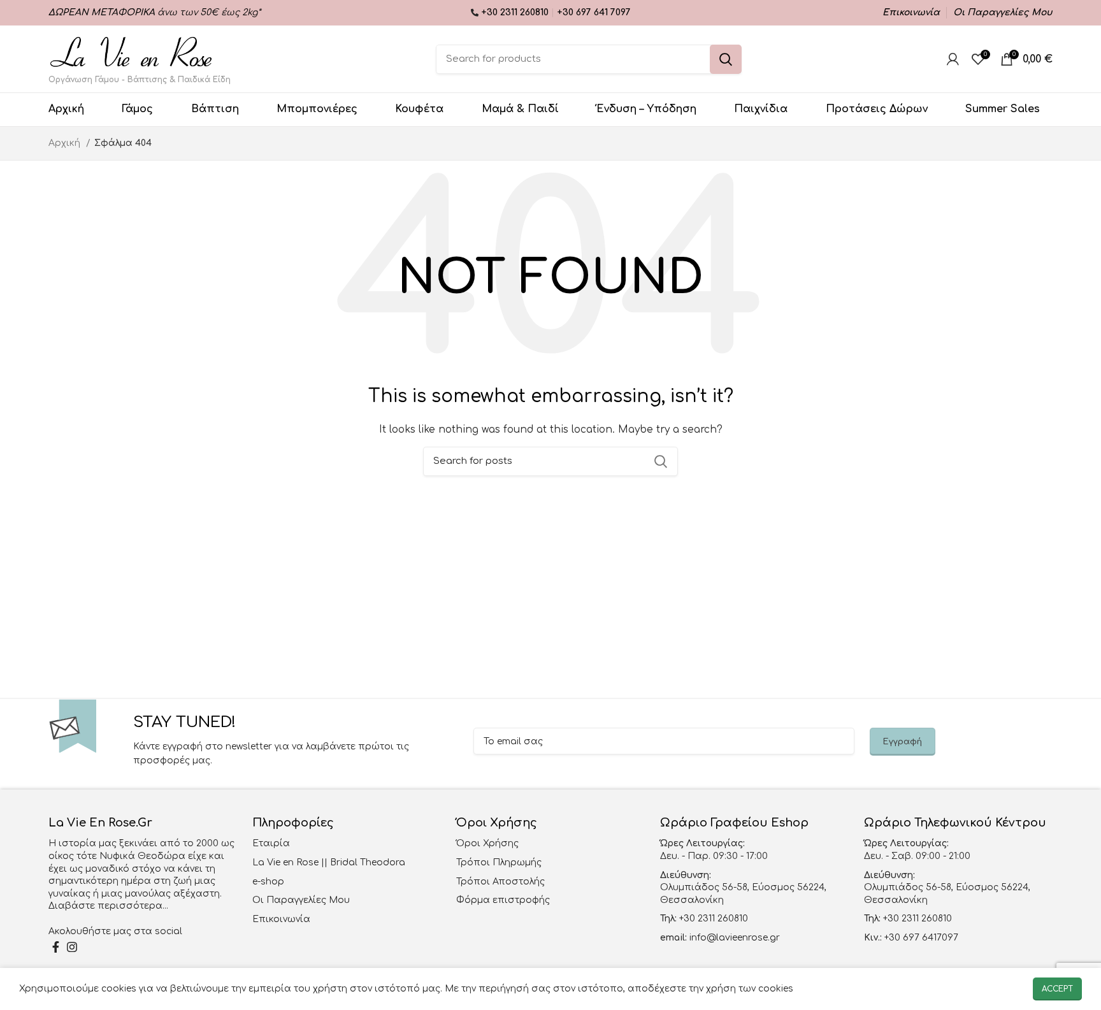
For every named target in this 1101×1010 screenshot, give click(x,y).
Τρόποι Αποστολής (500, 881)
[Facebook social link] (55, 946)
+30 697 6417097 (920, 937)
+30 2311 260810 (516, 12)
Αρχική (65, 143)
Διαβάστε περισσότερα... (108, 906)
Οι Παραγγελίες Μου (301, 900)
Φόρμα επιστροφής (503, 900)
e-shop (268, 881)
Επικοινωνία (281, 919)
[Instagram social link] (72, 946)
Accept (1057, 989)
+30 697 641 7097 (594, 12)
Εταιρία (271, 843)
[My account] (952, 59)
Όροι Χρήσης (487, 843)
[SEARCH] (726, 59)
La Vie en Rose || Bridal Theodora (328, 862)
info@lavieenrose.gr (734, 937)
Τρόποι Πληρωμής (499, 862)
